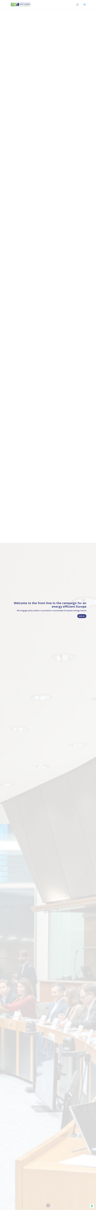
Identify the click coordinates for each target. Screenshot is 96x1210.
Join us (82, 616)
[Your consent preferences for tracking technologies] (92, 1206)
